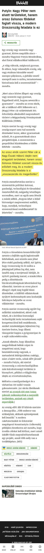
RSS (20, 536)
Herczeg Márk (13, 34)
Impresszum (31, 527)
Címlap (13, 550)
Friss (22, 550)
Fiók (40, 550)
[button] (15, 448)
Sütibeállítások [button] (32, 536)
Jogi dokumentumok (30, 532)
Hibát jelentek (17, 527)
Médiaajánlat (10, 536)
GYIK (7, 527)
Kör (31, 550)
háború (11, 36)
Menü (4, 550)
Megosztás (12, 43)
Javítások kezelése (11, 532)
